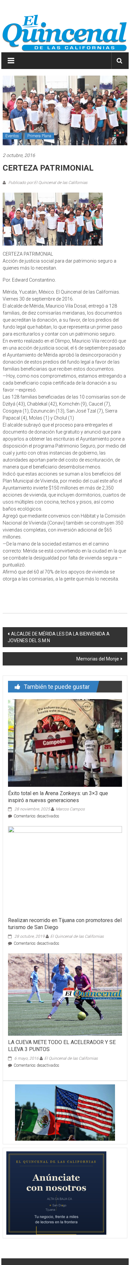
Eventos (12, 136)
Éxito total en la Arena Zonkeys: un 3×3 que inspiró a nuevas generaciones (58, 796)
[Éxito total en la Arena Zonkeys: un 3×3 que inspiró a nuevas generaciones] (65, 742)
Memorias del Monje (97, 658)
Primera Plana (39, 136)
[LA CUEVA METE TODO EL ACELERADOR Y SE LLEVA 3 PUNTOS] (65, 994)
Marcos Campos (70, 809)
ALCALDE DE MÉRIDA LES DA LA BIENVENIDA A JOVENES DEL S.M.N (59, 637)
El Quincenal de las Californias (77, 936)
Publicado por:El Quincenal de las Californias (47, 182)
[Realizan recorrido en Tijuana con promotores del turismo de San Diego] (65, 869)
